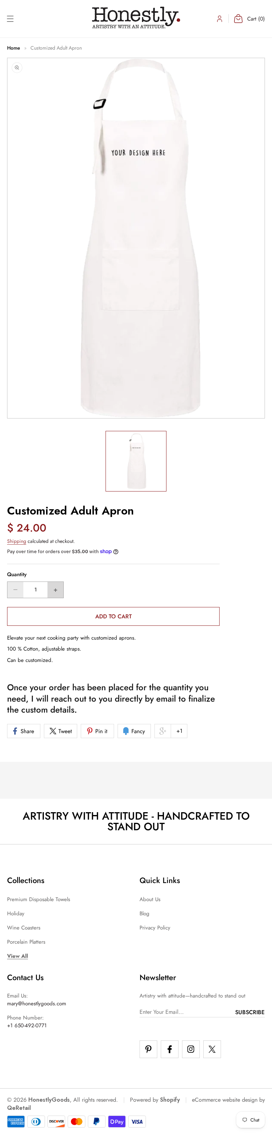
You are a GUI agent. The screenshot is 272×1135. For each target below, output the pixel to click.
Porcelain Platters (26, 942)
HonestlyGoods (49, 1100)
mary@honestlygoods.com (36, 1003)
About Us (150, 899)
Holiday (15, 913)
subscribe (250, 1012)
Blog (144, 913)
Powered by (155, 1100)
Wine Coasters (23, 928)
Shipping (16, 541)
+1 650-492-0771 (27, 1025)
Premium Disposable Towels (38, 899)
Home (13, 47)
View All (17, 956)
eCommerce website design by (228, 1100)
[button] (10, 19)
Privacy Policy (155, 928)
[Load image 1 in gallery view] (136, 461)
